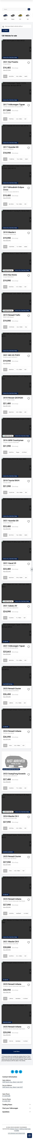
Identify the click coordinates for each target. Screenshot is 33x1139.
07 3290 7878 (6, 1101)
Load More (16, 1051)
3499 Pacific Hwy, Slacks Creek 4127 (12, 1082)
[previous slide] (6, 16)
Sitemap (17, 1130)
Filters (6, 30)
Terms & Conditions (25, 1129)
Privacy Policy (14, 1129)
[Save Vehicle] (28, 63)
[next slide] (28, 18)
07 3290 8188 (6, 1096)
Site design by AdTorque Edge (16, 1133)
